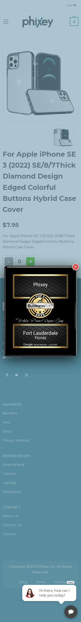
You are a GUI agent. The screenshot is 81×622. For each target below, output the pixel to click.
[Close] (75, 266)
